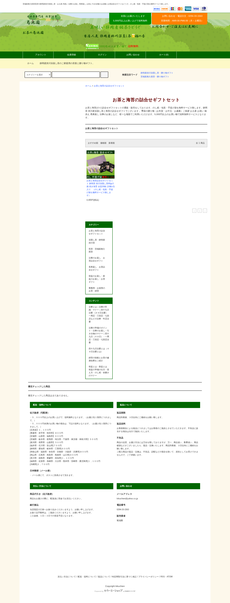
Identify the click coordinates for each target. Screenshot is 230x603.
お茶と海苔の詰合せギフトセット (109, 86)
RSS (163, 577)
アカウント (40, 54)
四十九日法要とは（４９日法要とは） (99, 350)
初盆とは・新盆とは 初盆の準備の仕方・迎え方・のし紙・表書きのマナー (99, 371)
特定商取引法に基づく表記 (124, 577)
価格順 (103, 143)
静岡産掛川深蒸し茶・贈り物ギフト (157, 73)
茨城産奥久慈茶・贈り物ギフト (155, 77)
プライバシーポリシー (148, 577)
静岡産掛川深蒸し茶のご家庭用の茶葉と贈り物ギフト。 (67, 63)
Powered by (99, 591)
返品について (104, 577)
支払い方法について (67, 577)
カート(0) (164, 54)
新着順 (112, 143)
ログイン (102, 54)
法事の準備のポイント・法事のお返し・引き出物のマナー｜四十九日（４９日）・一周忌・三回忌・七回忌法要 (99, 335)
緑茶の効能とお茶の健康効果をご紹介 (99, 359)
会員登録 (71, 54)
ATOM (170, 577)
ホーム (30, 63)
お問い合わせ (133, 54)
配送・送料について (87, 577)
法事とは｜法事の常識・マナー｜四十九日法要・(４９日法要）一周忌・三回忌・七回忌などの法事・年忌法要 (99, 314)
